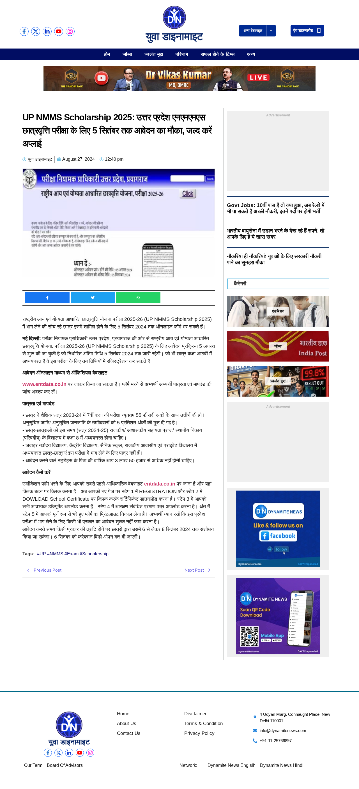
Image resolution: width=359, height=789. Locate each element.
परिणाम (182, 53)
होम (107, 53)
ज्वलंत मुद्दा (153, 53)
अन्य (251, 53)
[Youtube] (58, 31)
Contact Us (129, 733)
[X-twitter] (35, 31)
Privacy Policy (199, 733)
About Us (126, 723)
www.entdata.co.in (44, 384)
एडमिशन (278, 311)
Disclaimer (195, 713)
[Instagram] (70, 31)
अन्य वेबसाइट (252, 30)
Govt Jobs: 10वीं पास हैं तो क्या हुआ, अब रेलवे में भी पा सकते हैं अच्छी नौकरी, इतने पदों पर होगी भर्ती (276, 208)
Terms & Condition (203, 723)
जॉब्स (127, 53)
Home (123, 713)
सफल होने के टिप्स (218, 53)
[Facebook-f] (24, 31)
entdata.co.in (159, 484)
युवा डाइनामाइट (174, 36)
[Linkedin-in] (47, 31)
